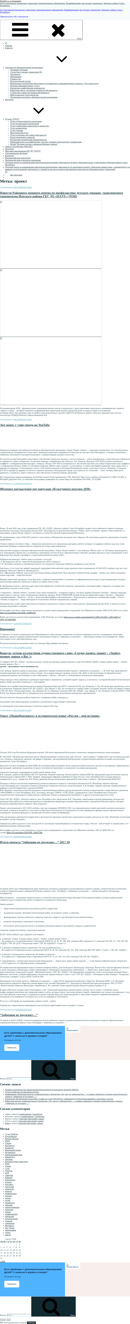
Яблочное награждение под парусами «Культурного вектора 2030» (45, 489)
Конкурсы (9, 149)
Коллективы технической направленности (28, 140)
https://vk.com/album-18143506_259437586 (24, 832)
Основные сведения (19, 70)
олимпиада (10, 1203)
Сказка (8, 1166)
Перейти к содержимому (10, 1)
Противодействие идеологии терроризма (23, 160)
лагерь (8, 1198)
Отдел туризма (16, 130)
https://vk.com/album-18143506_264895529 (18, 613)
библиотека (10, 1180)
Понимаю (31, 1323)
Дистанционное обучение (16, 153)
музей (7, 1200)
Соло (7, 1168)
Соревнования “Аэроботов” (31, 1114)
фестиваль (9, 1226)
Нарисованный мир (13, 1155)
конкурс (8, 1191)
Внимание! (7, 629)
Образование (15, 77)
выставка (9, 1184)
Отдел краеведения (18, 128)
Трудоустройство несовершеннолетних (22, 1092)
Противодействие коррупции (18, 158)
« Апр (2, 1261)
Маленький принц (13, 1150)
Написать (11, 1048)
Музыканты (10, 1152)
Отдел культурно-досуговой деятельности (28, 135)
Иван (7, 1123)
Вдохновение (11, 1136)
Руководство (15, 79)
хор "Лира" (10, 1228)
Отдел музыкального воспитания (24, 124)
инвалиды (9, 1189)
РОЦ (7, 1164)
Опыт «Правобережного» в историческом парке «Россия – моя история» (50, 715)
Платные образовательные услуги (25, 86)
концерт (8, 1196)
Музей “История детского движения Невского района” (34, 144)
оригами (8, 1205)
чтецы (7, 1232)
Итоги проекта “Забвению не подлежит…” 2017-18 (35, 842)
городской (9, 1187)
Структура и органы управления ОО (26, 72)
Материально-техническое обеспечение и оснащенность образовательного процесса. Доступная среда (54, 83)
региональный (11, 1219)
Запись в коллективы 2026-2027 (19, 146)
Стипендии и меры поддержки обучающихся (29, 93)
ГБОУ (7, 1141)
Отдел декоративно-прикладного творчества (29, 126)
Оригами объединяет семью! (31, 1119)
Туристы (9, 1171)
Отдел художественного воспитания (26, 121)
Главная (8, 46)
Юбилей (8, 1178)
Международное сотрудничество (24, 95)
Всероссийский (12, 1139)
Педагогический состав (20, 81)
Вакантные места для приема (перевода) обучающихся (33, 90)
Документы (15, 74)
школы (8, 1235)
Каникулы (9, 156)
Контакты (9, 99)
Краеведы (9, 1148)
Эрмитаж (9, 1175)
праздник (9, 1210)
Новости (9, 48)
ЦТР (7, 1173)
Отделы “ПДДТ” (12, 119)
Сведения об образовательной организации (24, 67)
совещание (9, 1223)
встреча (8, 1182)
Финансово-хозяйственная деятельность (27, 88)
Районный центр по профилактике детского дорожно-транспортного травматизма (46, 142)
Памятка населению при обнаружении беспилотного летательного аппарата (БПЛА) (42, 1090)
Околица (9, 1159)
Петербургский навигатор (16, 1162)
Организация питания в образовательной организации (34, 97)
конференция (11, 1194)
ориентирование (12, 1207)
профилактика (11, 1214)
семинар (8, 1221)
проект (8, 1212)
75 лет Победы (11, 1134)
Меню (79, 39)
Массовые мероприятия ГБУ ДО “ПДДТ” (23, 151)
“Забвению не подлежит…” (19, 1015)
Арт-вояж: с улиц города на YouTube (25, 425)
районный (9, 1216)
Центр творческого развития (22, 137)
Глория (8, 1143)
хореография (10, 1230)
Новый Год (10, 1157)
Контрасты (9, 1146)
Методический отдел (19, 133)
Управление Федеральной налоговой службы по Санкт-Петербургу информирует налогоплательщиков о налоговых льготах (59, 1099)
